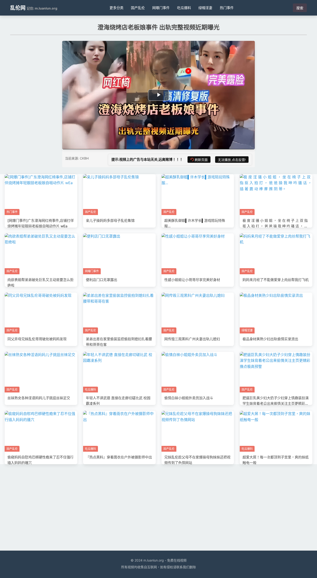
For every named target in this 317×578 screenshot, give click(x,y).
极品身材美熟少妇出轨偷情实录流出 (270, 339)
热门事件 (227, 8)
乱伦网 (18, 8)
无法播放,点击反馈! (232, 160)
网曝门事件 (161, 8)
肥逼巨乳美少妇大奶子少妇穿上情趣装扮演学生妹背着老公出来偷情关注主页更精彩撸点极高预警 (276, 403)
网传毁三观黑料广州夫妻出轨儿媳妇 (192, 339)
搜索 (299, 8)
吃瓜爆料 (184, 8)
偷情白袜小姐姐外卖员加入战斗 (188, 398)
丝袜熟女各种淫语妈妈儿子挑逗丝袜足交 (38, 398)
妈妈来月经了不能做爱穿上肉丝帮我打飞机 (276, 280)
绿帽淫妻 (205, 8)
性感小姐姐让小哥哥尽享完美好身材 (192, 280)
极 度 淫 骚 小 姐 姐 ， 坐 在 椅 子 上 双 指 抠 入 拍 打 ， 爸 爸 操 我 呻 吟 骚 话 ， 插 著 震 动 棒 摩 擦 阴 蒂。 (275, 226)
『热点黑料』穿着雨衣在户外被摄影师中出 (119, 457)
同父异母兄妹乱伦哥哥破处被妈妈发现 (37, 339)
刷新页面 (201, 160)
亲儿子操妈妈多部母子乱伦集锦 (110, 220)
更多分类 (116, 8)
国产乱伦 (138, 8)
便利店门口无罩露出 (101, 280)
